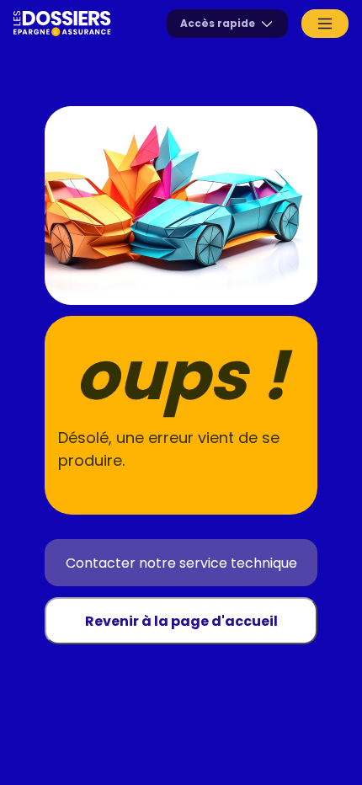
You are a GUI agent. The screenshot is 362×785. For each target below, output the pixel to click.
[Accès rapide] (227, 23)
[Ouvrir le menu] (325, 23)
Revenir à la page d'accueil (181, 621)
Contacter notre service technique (181, 563)
